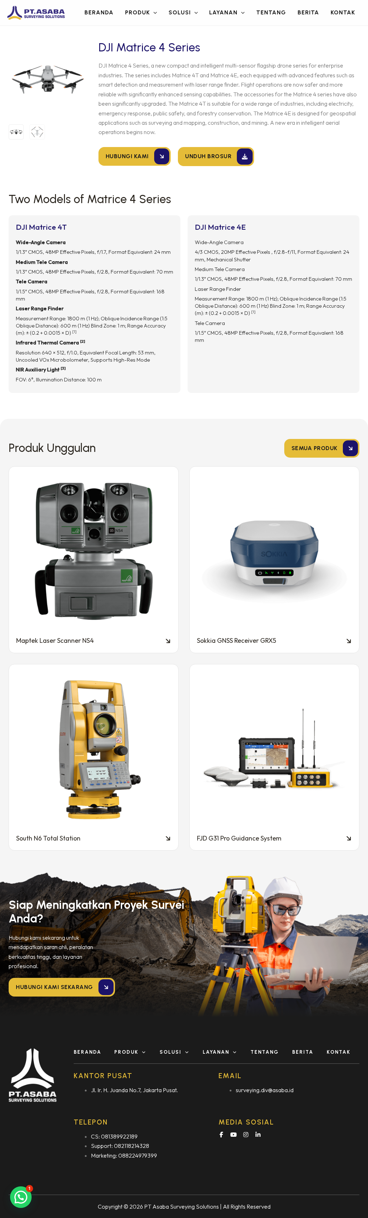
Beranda (87, 1052)
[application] (153, 12)
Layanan (216, 1052)
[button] (94, 257)
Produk (126, 1052)
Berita (302, 1052)
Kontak (338, 1052)
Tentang (264, 1052)
